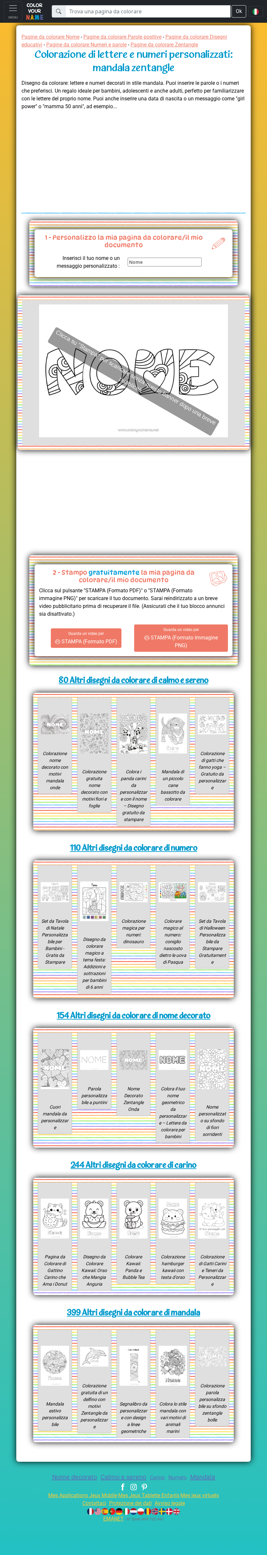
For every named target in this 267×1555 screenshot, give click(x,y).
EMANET (113, 1519)
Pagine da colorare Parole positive (122, 37)
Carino (157, 1477)
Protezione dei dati (130, 1503)
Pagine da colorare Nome (50, 37)
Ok (239, 11)
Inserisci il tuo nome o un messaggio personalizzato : (88, 262)
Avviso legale (170, 1503)
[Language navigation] (255, 11)
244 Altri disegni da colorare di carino (133, 1166)
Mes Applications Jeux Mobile (82, 1495)
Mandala (202, 1477)
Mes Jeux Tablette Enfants (148, 1495)
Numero (177, 1477)
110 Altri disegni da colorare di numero (133, 848)
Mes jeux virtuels (199, 1495)
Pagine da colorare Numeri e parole (86, 45)
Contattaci (94, 1503)
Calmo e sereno (123, 1477)
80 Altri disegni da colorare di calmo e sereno (133, 681)
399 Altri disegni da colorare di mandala (133, 1313)
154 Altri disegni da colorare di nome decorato (133, 1016)
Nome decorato (74, 1477)
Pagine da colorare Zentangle (164, 45)
